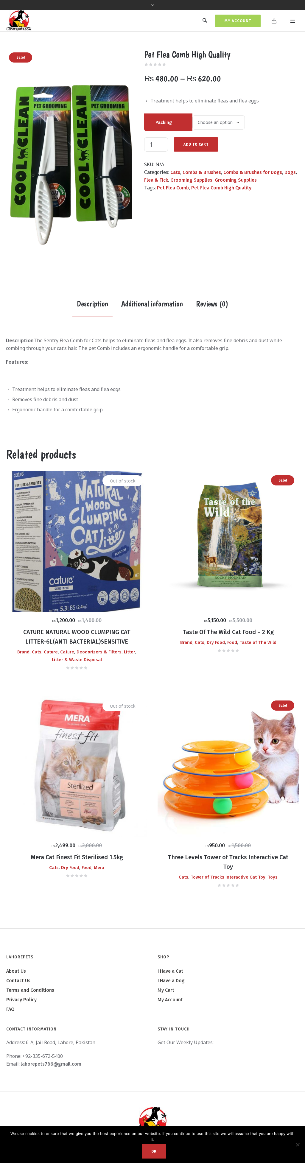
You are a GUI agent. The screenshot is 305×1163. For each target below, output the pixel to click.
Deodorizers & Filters (99, 652)
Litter (129, 652)
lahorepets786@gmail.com (51, 1064)
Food (232, 642)
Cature (51, 652)
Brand (23, 652)
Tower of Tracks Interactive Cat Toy (228, 877)
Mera (99, 867)
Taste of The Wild (257, 642)
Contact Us (18, 980)
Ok (154, 1151)
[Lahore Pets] (152, 1121)
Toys (273, 877)
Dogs (290, 172)
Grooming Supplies (191, 180)
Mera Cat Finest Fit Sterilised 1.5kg (77, 857)
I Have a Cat (170, 971)
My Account (238, 20)
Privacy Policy (21, 999)
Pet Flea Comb (173, 188)
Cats (175, 172)
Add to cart (195, 144)
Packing (163, 122)
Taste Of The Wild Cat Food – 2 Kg (228, 632)
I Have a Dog (171, 980)
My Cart (166, 990)
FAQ (10, 1009)
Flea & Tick (156, 180)
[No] (298, 1145)
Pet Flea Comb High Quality (221, 188)
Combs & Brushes (202, 172)
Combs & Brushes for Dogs (252, 172)
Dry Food (216, 642)
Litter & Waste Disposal (77, 659)
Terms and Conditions (30, 990)
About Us (16, 971)
